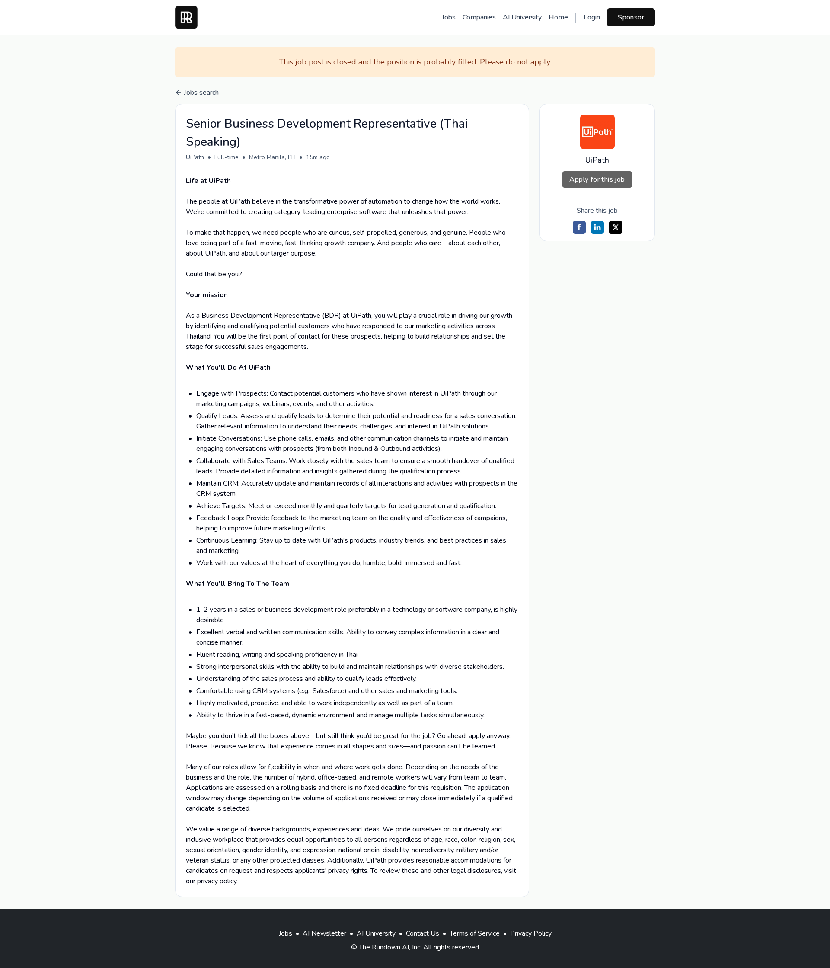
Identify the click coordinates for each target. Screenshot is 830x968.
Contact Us (422, 933)
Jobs (449, 17)
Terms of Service (475, 933)
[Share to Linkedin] (597, 227)
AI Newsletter (324, 933)
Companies (479, 17)
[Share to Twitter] (615, 227)
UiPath (195, 157)
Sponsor (631, 17)
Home (558, 17)
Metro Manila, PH (272, 157)
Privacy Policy (531, 933)
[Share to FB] (579, 227)
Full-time (226, 157)
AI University (522, 17)
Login (592, 17)
